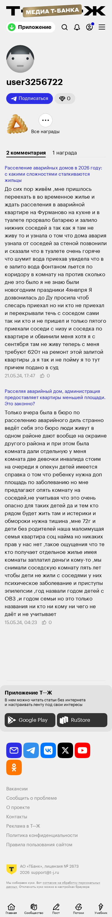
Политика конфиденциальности (42, 835)
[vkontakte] (48, 750)
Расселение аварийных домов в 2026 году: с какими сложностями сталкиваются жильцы (53, 174)
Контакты (16, 817)
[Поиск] (64, 27)
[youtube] (82, 750)
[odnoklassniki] (14, 767)
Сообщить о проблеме (31, 798)
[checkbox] (102, 27)
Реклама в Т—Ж (23, 826)
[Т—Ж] (56, 11)
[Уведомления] (77, 27)
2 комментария (26, 152)
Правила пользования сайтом (39, 845)
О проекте (18, 807)
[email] (14, 750)
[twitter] (65, 750)
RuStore (80, 720)
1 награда (65, 152)
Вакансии (17, 789)
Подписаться (33, 98)
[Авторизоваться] (89, 27)
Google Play (33, 720)
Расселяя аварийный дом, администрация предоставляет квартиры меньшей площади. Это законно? (55, 397)
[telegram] (31, 750)
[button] (64, 98)
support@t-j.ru (45, 872)
